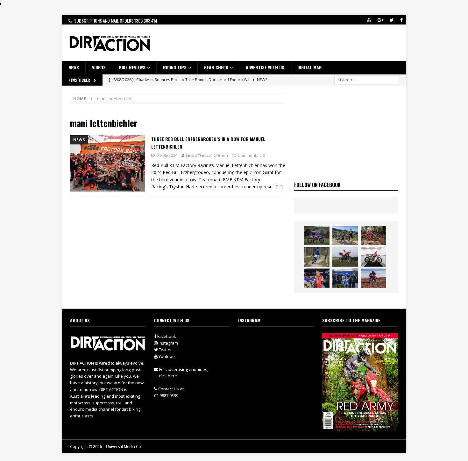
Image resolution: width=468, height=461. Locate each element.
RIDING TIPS (175, 67)
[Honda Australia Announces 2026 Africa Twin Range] (373, 278)
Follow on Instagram (280, 350)
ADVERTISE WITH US (265, 67)
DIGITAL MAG (309, 67)
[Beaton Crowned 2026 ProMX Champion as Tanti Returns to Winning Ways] (345, 278)
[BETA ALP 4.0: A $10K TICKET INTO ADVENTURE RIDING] (345, 256)
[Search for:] (366, 79)
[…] (279, 187)
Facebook (166, 336)
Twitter (165, 350)
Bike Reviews (132, 67)
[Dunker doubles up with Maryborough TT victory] (317, 278)
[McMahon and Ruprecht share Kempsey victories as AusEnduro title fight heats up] (317, 256)
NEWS (73, 67)
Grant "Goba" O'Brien (207, 155)
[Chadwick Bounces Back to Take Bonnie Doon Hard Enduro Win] (317, 235)
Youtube (166, 356)
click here (168, 376)
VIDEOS (99, 67)
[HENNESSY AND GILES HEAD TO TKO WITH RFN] (373, 235)
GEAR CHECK (216, 67)
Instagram (168, 343)
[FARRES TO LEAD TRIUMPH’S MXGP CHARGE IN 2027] (345, 235)
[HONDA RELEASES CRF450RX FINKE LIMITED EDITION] (373, 256)
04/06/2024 (166, 155)
